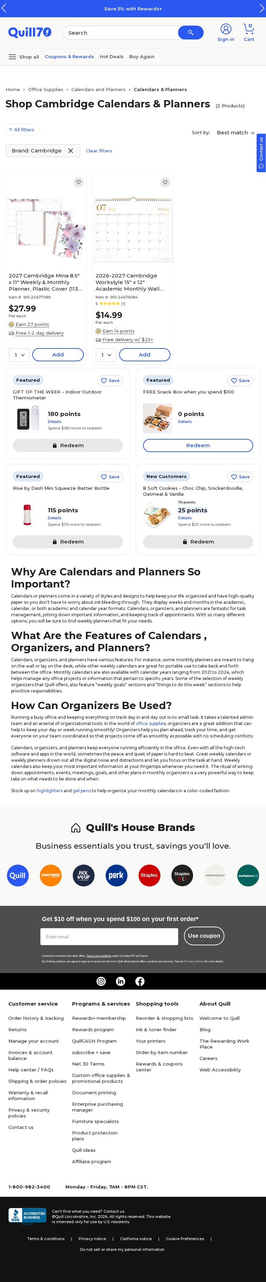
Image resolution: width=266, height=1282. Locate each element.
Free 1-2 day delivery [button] (40, 333)
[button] (262, 8)
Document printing (94, 1092)
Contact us (21, 1127)
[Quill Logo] (30, 32)
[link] (78, 182)
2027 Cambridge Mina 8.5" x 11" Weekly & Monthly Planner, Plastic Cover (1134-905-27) (46, 282)
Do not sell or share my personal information (122, 1249)
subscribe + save (91, 1052)
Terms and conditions (99, 955)
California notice (136, 1238)
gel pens (82, 790)
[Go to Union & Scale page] (215, 877)
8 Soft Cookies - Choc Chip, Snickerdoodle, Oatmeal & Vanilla (193, 491)
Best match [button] (233, 132)
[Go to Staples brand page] (149, 877)
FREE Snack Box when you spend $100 (188, 392)
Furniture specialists (95, 1121)
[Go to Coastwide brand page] (50, 877)
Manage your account (33, 1041)
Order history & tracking (36, 1018)
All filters (23, 129)
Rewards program (93, 1029)
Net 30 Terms (88, 1064)
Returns (17, 1029)
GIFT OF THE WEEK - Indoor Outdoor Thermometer (57, 394)
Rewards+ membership (99, 1018)
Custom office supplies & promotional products (101, 1078)
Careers (209, 1058)
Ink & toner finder (156, 1029)
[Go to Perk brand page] (116, 877)
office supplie (149, 723)
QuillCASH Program (94, 1041)
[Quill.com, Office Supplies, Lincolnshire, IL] (27, 1216)
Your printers (151, 1041)
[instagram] (101, 981)
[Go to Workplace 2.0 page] (248, 877)
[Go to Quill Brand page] (17, 877)
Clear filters (99, 150)
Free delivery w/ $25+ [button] (128, 339)
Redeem (198, 445)
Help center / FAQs (31, 1069)
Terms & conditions (45, 1238)
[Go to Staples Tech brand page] (182, 877)
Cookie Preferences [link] (185, 1238)
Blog (205, 1029)
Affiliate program (91, 1161)
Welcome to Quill (220, 1018)
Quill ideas (84, 1150)
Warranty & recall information (28, 1095)
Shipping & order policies (37, 1081)
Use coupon (204, 936)
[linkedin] (120, 981)
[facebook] (139, 981)
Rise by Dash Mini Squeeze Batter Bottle (61, 488)
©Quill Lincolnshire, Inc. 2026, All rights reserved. (98, 1216)
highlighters (50, 790)
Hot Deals (112, 56)
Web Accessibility (220, 1069)
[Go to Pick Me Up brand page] (83, 877)
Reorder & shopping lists (164, 1018)
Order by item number (162, 1052)
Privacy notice (92, 1238)
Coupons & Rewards (69, 56)
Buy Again (141, 56)
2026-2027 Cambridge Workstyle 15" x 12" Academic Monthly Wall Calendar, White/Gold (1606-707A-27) (128, 282)
